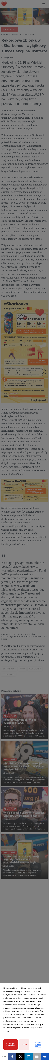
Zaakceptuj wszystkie (10, 1044)
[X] (20, 1056)
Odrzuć (24, 1044)
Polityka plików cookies (38, 1044)
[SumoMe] (45, 1056)
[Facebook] (12, 1056)
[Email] (37, 1056)
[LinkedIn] (28, 1056)
